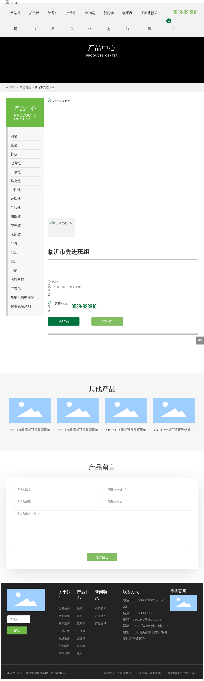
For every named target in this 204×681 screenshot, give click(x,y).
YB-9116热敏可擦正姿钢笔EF (173, 429)
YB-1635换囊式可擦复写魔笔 (78, 429)
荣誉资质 (25, 87)
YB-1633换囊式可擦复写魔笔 (126, 429)
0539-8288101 (185, 21)
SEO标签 (142, 673)
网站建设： (110, 673)
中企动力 (122, 673)
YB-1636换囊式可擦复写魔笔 (30, 429)
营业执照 (155, 673)
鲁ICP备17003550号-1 (182, 673)
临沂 (131, 673)
